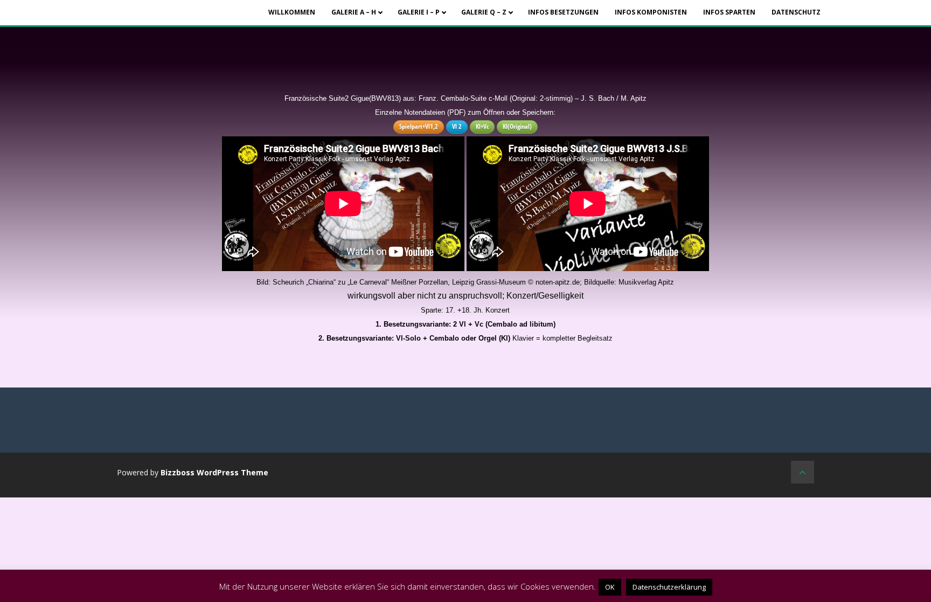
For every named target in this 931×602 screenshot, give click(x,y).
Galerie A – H (353, 12)
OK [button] (610, 587)
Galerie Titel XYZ (493, 25)
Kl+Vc (482, 126)
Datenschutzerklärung (669, 587)
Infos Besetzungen (563, 12)
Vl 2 (457, 126)
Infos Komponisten (651, 12)
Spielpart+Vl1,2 (418, 126)
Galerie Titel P (429, 25)
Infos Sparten (729, 12)
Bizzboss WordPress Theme (214, 472)
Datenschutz (796, 12)
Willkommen (291, 12)
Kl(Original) (517, 126)
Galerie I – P (419, 12)
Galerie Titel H (363, 25)
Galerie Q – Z (483, 12)
